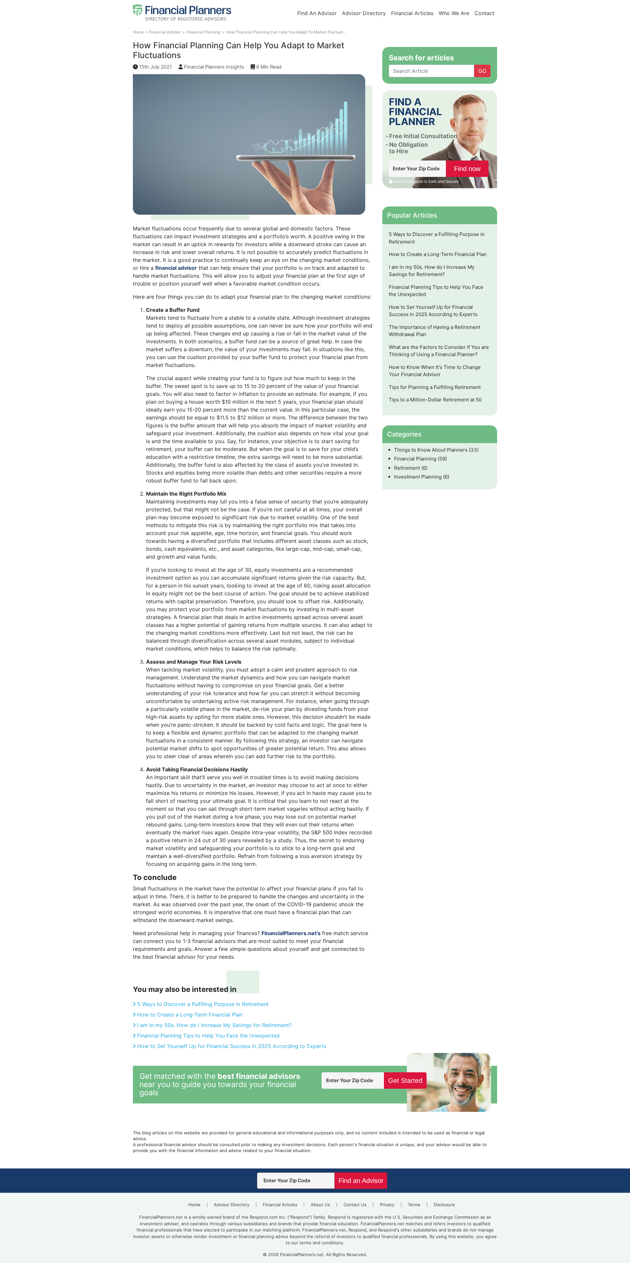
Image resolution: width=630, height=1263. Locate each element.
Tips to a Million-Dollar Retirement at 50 (435, 399)
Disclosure (444, 1204)
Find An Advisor (317, 13)
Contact (484, 13)
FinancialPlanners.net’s (292, 933)
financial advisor (176, 268)
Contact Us (355, 1204)
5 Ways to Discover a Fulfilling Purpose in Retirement (203, 1004)
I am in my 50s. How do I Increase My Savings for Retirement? (214, 1025)
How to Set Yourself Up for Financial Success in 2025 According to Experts (231, 1046)
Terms (414, 1204)
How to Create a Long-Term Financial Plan (189, 1014)
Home (194, 1204)
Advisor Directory (364, 13)
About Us (320, 1204)
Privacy (387, 1204)
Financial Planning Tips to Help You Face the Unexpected (208, 1035)
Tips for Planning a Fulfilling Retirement (435, 387)
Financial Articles (412, 13)
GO (482, 71)
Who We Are (454, 13)
